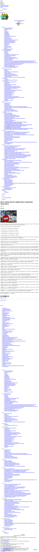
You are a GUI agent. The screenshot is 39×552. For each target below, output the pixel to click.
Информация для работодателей (10, 57)
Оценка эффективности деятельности (11, 88)
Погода (3, 321)
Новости (5, 141)
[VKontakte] (1, 296)
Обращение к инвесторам (8, 161)
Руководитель (6, 103)
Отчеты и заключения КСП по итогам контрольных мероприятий (15, 106)
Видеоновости (6, 44)
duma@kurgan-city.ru (6, 542)
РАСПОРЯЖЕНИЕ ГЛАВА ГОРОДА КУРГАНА (12, 126)
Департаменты (7, 83)
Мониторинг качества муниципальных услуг (12, 137)
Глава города (4, 78)
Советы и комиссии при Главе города (11, 425)
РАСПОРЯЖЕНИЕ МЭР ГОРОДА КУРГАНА (12, 127)
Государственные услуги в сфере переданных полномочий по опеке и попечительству (19, 134)
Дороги (3, 311)
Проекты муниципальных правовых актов (11, 86)
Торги (3, 144)
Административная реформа (9, 92)
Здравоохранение (5, 335)
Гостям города (6, 37)
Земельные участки (5, 336)
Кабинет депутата (7, 72)
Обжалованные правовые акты (9, 114)
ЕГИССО (6, 447)
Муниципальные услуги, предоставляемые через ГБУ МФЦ (14, 133)
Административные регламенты (10, 120)
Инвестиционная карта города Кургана (11, 166)
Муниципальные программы (9, 117)
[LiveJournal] (5, 296)
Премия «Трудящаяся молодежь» (10, 41)
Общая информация (7, 28)
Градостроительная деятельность (10, 36)
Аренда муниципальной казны (9, 147)
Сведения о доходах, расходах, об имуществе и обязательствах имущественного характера (20, 60)
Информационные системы (9, 94)
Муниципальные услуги (6, 343)
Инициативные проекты (8, 391)
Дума (3, 68)
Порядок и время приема (8, 180)
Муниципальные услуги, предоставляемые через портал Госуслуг (15, 132)
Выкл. (8, 5)
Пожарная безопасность (6, 353)
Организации (6, 34)
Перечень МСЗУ (7, 143)
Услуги (3, 130)
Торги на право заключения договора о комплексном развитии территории (17, 155)
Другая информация (7, 140)
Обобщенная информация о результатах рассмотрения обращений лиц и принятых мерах (19, 183)
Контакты (6, 99)
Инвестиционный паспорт (9, 165)
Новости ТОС (4, 346)
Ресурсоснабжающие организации (10, 175)
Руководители (6, 82)
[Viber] (8, 296)
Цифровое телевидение (6, 363)
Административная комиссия (7, 323)
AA (1, 3)
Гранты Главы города (6, 317)
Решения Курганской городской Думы (11, 75)
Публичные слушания (6, 359)
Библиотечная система (6, 325)
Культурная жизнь (5, 313)
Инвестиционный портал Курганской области (12, 173)
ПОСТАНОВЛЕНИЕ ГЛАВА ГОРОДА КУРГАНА (13, 123)
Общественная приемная (6, 189)
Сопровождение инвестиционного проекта (12, 169)
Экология (4, 364)
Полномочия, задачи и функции (10, 437)
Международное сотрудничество (8, 341)
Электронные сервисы (8, 138)
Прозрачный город (7, 46)
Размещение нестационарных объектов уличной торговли (14, 153)
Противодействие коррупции (9, 42)
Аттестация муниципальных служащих (11, 58)
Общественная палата (6, 315)
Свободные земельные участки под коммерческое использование (15, 156)
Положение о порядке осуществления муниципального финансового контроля (18, 107)
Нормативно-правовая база (9, 524)
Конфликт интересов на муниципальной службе (12, 64)
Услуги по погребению (8, 480)
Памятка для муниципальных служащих (11, 66)
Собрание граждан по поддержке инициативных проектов (14, 77)
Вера (3, 328)
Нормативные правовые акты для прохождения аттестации (14, 118)
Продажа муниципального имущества (11, 146)
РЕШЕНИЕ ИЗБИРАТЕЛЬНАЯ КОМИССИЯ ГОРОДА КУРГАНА (16, 129)
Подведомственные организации (10, 84)
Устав (5, 30)
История (5, 29)
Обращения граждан (6, 178)
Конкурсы (6, 52)
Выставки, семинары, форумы (9, 172)
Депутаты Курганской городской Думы (11, 71)
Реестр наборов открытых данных (10, 187)
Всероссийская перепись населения (8, 329)
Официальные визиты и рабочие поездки (11, 96)
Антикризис (4, 320)
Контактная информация (8, 402)
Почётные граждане (7, 380)
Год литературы (5, 332)
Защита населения (7, 89)
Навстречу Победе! (5, 322)
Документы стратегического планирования (12, 116)
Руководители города (8, 38)
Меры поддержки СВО (8, 135)
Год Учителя (4, 333)
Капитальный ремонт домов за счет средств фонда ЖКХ (14, 149)
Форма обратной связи (8, 174)
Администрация (5, 80)
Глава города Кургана (6, 309)
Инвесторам (4, 159)
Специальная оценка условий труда (10, 110)
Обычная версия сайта (4, 6)
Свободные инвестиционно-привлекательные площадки (14, 170)
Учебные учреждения (8, 59)
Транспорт (4, 316)
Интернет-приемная (7, 76)
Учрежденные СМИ (7, 95)
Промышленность (5, 357)
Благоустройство (5, 326)
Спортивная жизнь (5, 312)
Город (3, 195)
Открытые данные (5, 186)
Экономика (6, 32)
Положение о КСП (7, 102)
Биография (6, 79)
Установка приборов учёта (7, 362)
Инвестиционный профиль (9, 177)
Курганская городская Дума (7, 310)
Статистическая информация (9, 98)
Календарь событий (7, 47)
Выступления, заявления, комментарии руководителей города (13, 365)
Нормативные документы (8, 109)
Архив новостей (5, 366)
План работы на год (7, 105)
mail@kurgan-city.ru (6, 540)
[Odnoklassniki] (2, 296)
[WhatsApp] (6, 296)
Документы (4, 111)
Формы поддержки (7, 171)
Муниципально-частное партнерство (10, 176)
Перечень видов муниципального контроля (12, 136)
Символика (6, 31)
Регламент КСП (7, 104)
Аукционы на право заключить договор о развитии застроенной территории (17, 154)
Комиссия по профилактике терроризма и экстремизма (11, 339)
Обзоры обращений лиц (8, 182)
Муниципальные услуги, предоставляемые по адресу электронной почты (17, 469)
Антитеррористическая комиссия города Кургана (13, 436)
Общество (4, 350)
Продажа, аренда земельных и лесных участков (12, 145)
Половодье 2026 (5, 354)
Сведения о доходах (7, 108)
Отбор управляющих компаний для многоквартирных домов (15, 148)
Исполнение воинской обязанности (8, 338)
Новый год (4, 348)
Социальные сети (7, 185)
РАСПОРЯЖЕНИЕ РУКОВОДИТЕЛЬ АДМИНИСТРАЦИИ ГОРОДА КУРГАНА (18, 128)
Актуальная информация (6, 197)
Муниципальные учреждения (7, 344)
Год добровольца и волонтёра (7, 330)
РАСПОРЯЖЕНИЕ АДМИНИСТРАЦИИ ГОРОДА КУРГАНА (15, 125)
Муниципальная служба (6, 49)
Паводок (3, 352)
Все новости (4, 308)
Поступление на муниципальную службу (11, 54)
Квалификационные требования (10, 55)
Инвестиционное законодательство (10, 168)
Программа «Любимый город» (9, 40)
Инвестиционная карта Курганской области (12, 503)
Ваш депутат (6, 70)
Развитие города (7, 35)
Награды (6, 45)
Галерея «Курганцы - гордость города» (11, 39)
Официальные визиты (6, 351)
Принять (35, 549)
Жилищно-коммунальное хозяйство (8, 318)
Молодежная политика (6, 342)
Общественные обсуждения (7, 349)
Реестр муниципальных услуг (9, 131)
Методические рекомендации (9, 65)
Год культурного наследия (6, 331)
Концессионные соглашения (9, 151)
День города (4, 334)
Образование (4, 314)
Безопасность (4, 324)
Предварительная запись (8, 139)
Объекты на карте (7, 85)
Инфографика (6, 33)
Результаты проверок (8, 93)
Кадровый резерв (7, 50)
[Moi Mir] (4, 296)
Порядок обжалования (8, 113)
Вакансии (6, 51)
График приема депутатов (8, 73)
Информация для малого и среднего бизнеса (10, 337)
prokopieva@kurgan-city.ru (7, 545)
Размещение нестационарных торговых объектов (13, 491)
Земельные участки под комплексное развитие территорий (14, 157)
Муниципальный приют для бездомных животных (11, 345)
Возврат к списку (3, 300)
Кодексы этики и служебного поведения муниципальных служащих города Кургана (19, 61)
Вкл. (6, 5)
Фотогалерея (6, 43)
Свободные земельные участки (9, 158)
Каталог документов (8, 112)
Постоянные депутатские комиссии (10, 74)
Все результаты (3, 12)
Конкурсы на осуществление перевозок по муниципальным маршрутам (16, 152)
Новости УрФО (5, 347)
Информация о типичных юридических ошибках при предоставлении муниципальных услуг (20, 479)
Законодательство (7, 56)
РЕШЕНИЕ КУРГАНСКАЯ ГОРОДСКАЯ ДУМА (13, 122)
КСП (3, 101)
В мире (3, 327)
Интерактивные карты (8, 188)
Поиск (3, 190)
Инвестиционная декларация (9, 164)
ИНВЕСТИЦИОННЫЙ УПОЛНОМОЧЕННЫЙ (12, 160)
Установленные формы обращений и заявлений (12, 87)
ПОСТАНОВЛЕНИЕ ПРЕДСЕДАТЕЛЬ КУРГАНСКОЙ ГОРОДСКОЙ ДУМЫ (18, 124)
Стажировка (6, 53)
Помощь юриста (5, 355)
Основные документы (8, 119)
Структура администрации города (10, 81)
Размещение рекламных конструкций (10, 150)
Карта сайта (6, 192)
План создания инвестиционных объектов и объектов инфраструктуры (16, 167)
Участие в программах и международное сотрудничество (14, 97)
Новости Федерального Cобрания (10, 67)
